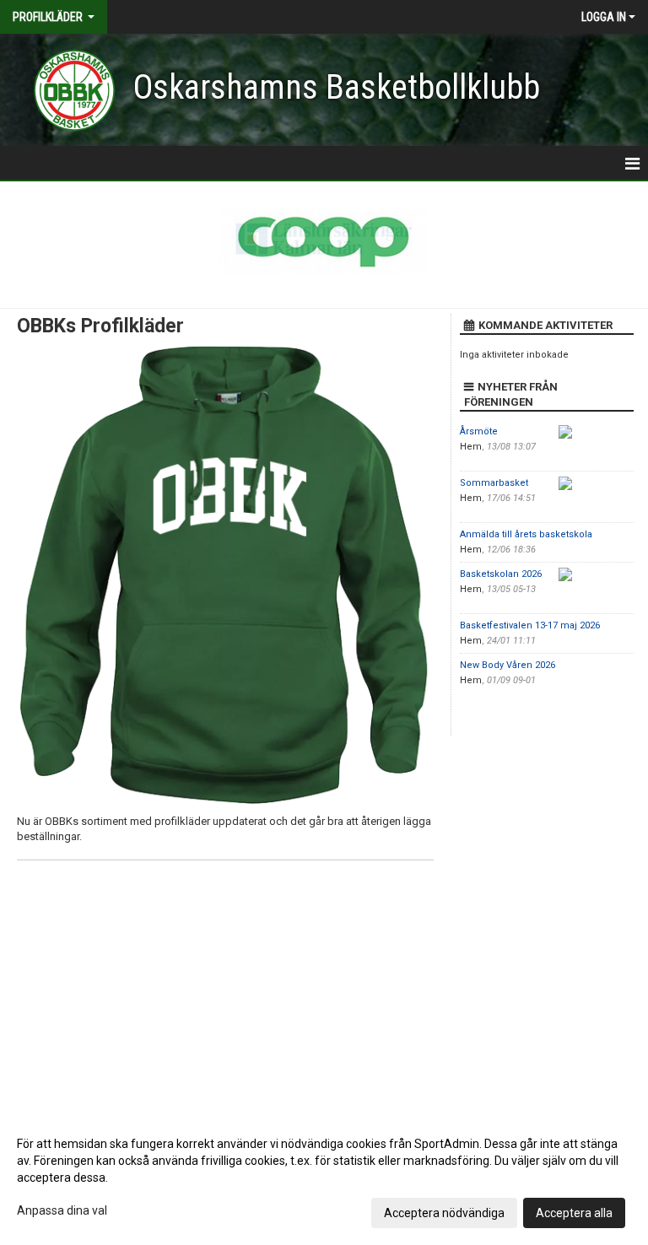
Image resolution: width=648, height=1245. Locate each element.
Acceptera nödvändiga (444, 1213)
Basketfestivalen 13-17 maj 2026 (530, 625)
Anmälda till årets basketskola (526, 534)
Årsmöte (479, 431)
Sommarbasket (494, 482)
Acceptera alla (574, 1213)
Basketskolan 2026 (501, 574)
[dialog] (324, 1177)
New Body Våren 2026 (507, 665)
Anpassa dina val (62, 1210)
